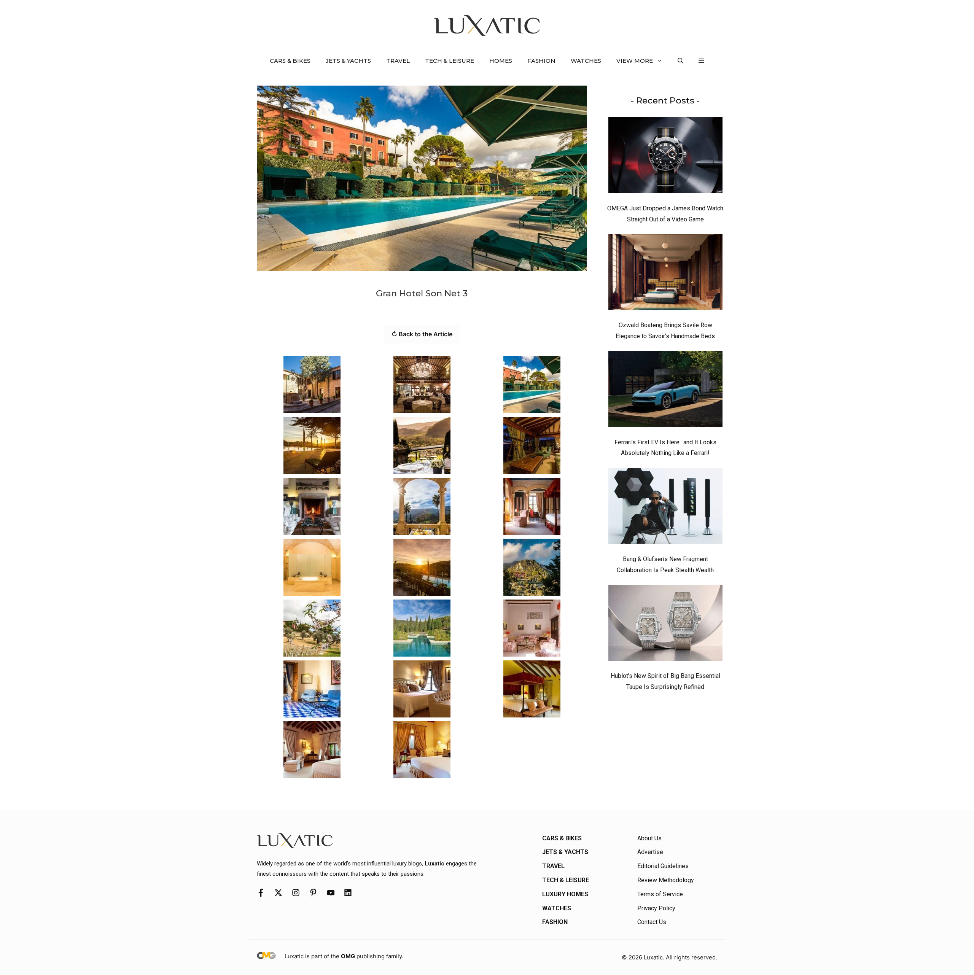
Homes (500, 60)
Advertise (650, 852)
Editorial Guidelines (663, 866)
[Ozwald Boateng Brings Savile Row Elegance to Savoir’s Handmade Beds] (665, 274)
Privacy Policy (656, 908)
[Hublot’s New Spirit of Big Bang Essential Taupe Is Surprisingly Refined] (665, 625)
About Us (649, 838)
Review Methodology (665, 880)
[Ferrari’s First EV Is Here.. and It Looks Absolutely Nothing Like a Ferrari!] (665, 391)
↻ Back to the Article (422, 334)
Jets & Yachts (348, 60)
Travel (398, 60)
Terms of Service (660, 894)
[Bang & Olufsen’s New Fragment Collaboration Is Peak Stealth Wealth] (665, 508)
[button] (680, 61)
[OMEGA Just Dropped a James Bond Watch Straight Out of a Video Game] (665, 157)
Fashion (541, 60)
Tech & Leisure (449, 60)
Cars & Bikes (290, 60)
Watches (586, 60)
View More (634, 60)
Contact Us (651, 922)
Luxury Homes (565, 894)
